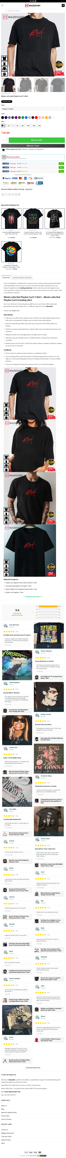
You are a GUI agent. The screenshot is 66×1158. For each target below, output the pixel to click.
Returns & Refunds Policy (9, 1112)
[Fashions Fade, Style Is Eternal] (33, 5)
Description (6, 277)
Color (3, 113)
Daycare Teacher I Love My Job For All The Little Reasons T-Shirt (33, 233)
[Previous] (4, 44)
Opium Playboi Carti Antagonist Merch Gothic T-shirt (21, 589)
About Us (4, 1106)
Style (3, 105)
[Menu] (2, 5)
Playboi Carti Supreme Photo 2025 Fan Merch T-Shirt (21, 583)
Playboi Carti (28, 189)
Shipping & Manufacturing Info (22, 277)
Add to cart (36, 140)
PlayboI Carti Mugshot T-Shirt (14, 592)
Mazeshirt (49, 306)
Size (2, 121)
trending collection (26, 288)
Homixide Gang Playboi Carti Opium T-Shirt (18, 586)
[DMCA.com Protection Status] (41, 1155)
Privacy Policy (5, 1116)
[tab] (6, 278)
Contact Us (4, 1130)
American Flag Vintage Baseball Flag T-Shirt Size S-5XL (11, 233)
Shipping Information (7, 1133)
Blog (2, 1109)
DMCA (3, 1143)
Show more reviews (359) (33, 1067)
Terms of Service (6, 1119)
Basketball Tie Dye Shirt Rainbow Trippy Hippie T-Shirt (11, 266)
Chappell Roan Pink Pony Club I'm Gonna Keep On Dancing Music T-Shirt (51, 801)
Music (14, 93)
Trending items (5, 93)
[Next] (61, 44)
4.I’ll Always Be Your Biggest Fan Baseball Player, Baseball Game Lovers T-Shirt (55, 233)
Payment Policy (6, 1140)
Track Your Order (6, 1136)
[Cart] (63, 5)
